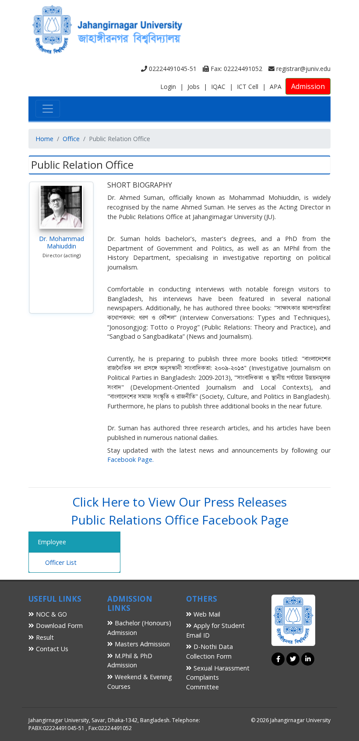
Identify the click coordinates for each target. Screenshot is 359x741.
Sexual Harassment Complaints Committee (218, 677)
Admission (308, 86)
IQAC (218, 86)
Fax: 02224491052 (235, 68)
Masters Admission (141, 644)
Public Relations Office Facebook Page (180, 519)
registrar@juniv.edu (303, 68)
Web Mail (206, 614)
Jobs (193, 86)
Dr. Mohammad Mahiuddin (61, 242)
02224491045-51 (172, 68)
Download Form (58, 625)
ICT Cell (247, 86)
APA (276, 86)
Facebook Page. (130, 459)
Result (44, 637)
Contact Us (51, 649)
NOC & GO (50, 614)
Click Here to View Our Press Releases (179, 501)
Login (168, 86)
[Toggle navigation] (47, 108)
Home (44, 139)
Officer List (61, 562)
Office (71, 139)
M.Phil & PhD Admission (129, 661)
